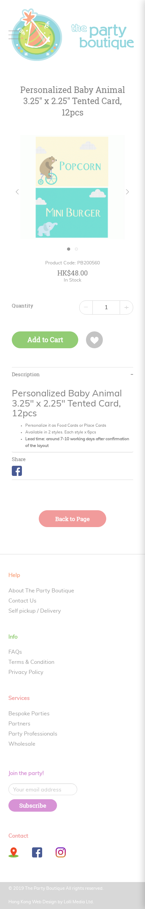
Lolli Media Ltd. (79, 902)
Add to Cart (45, 339)
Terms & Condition (31, 662)
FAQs (15, 652)
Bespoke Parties (29, 713)
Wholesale (21, 744)
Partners (19, 723)
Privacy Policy (26, 672)
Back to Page (72, 519)
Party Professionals (32, 734)
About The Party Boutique (41, 590)
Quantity (22, 305)
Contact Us (22, 601)
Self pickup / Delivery (34, 611)
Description (26, 374)
